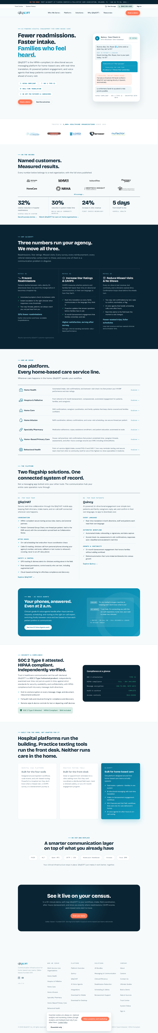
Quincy (73, 973)
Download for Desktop (79, 1000)
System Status (31, 6)
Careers (123, 973)
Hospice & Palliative (54, 981)
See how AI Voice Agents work (38, 627)
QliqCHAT (74, 979)
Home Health (52, 976)
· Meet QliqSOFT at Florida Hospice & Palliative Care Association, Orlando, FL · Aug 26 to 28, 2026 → (79, 2)
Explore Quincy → (90, 564)
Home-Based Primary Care (57, 1003)
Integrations (75, 990)
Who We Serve (53, 13)
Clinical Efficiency (101, 979)
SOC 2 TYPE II (49, 83)
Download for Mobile (78, 995)
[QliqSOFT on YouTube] (23, 978)
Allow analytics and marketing (95, 1019)
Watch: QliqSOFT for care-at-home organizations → (59, 217)
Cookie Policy (62, 1022)
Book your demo (79, 916)
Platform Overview (77, 968)
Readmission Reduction (103, 984)
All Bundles (99, 968)
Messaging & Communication (105, 973)
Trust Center (19, 6)
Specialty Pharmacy (54, 998)
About (122, 968)
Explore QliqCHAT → (26, 577)
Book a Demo (125, 990)
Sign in (139, 6)
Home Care (51, 987)
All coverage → (79, 194)
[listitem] (33, 206)
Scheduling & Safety (102, 990)
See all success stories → (27, 217)
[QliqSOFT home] (24, 13)
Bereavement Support (103, 995)
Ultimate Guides (126, 984)
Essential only (56, 1027)
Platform (67, 13)
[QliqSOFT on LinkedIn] (19, 978)
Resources (108, 13)
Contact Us (124, 979)
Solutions (79, 13)
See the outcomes (43, 102)
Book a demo (133, 13)
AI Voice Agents (77, 984)
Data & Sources (126, 995)
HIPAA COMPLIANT (29, 83)
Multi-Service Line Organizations (54, 969)
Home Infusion (52, 992)
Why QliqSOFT (93, 13)
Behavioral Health (53, 1008)
